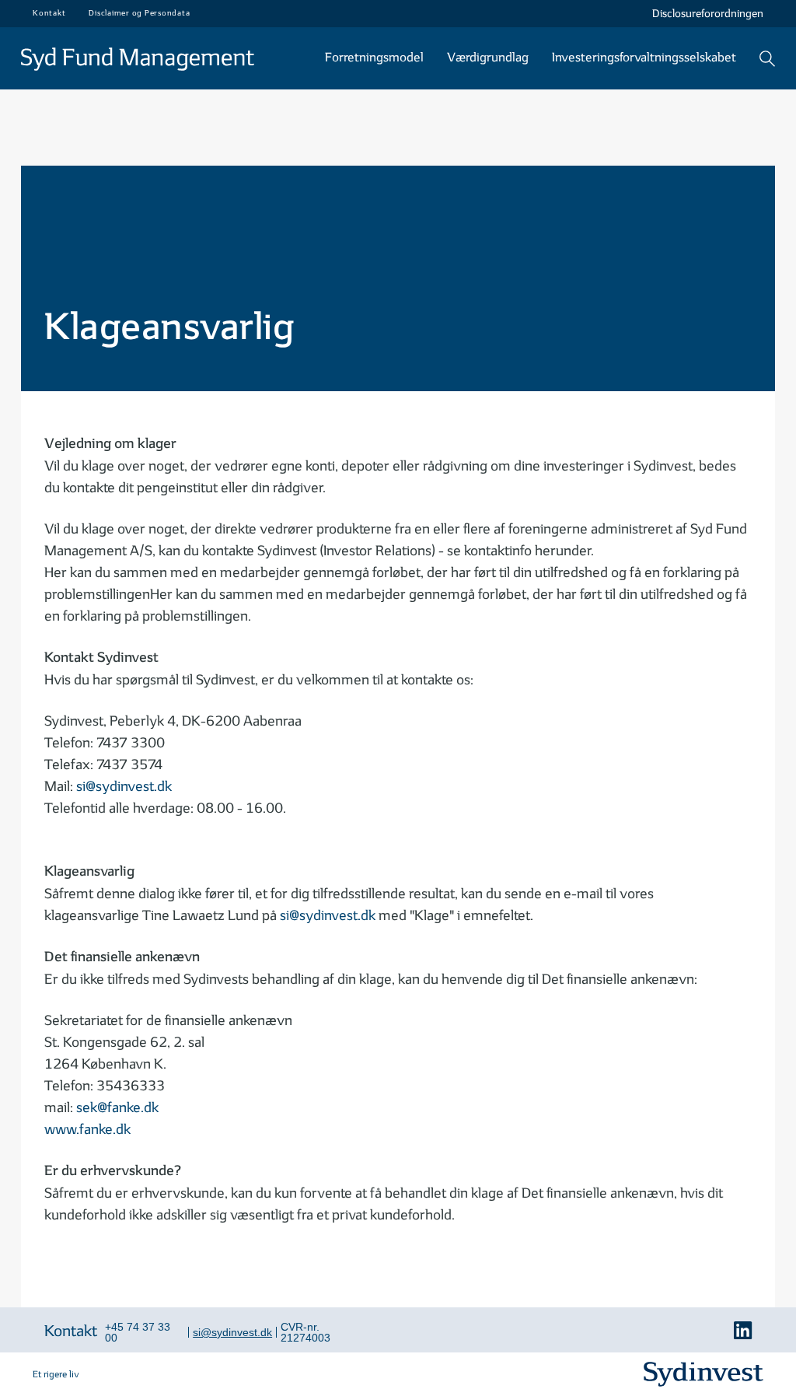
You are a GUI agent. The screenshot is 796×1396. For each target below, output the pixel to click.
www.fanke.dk (87, 1129)
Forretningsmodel (374, 58)
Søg (767, 58)
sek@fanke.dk (117, 1108)
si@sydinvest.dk (124, 786)
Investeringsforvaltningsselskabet (644, 58)
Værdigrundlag (488, 58)
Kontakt (70, 1331)
